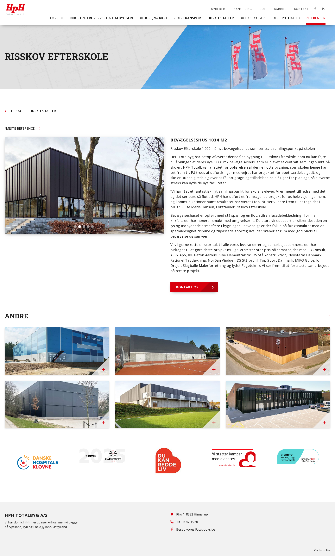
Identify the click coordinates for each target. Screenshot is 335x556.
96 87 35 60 (190, 522)
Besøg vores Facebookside (195, 529)
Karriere (281, 9)
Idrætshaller (33, 111)
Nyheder (218, 9)
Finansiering (241, 9)
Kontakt (301, 9)
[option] (37, 462)
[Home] (15, 6)
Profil (263, 9)
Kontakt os (187, 287)
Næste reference (20, 128)
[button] (75, 226)
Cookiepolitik (322, 550)
